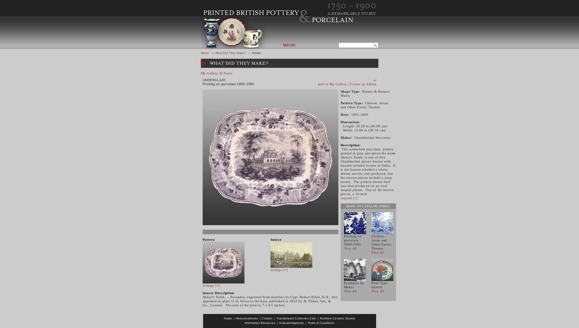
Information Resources (260, 323)
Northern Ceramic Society (337, 318)
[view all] (355, 223)
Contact (267, 318)
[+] (211, 285)
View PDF (375, 80)
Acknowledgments (291, 323)
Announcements (247, 318)
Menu (289, 45)
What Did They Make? (230, 53)
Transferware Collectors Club (296, 318)
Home (205, 53)
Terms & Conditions (321, 323)
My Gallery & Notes (217, 73)
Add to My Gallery (332, 84)
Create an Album (363, 84)
